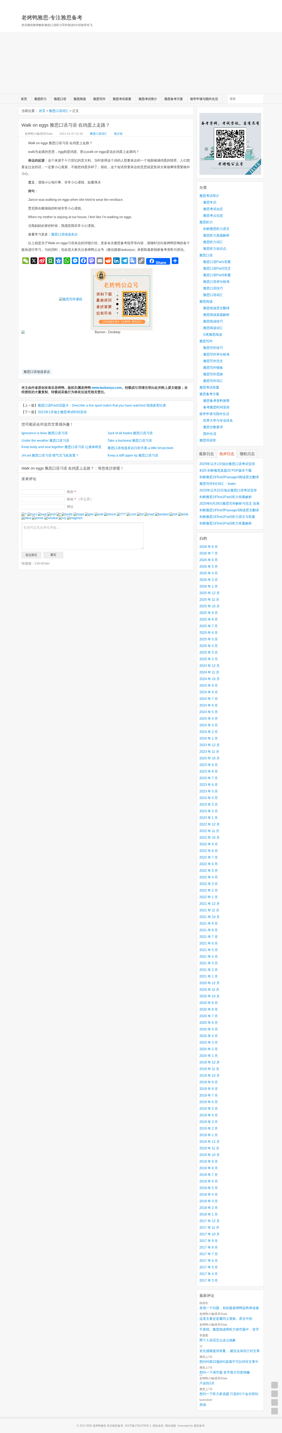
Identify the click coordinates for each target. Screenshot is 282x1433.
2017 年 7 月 (208, 1254)
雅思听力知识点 (214, 248)
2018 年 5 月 (208, 1188)
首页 (24, 99)
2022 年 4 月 (208, 877)
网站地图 (170, 1425)
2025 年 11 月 (209, 599)
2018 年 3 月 (208, 1201)
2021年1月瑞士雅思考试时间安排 (62, 412)
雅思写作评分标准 (216, 354)
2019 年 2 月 (208, 1128)
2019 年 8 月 (208, 1089)
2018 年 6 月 (208, 1181)
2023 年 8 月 (208, 771)
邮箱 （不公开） (80, 499)
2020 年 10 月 (209, 996)
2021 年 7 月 (208, 936)
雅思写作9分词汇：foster (217, 483)
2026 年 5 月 (208, 566)
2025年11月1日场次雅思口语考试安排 (227, 464)
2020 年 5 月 (208, 1029)
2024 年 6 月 (208, 705)
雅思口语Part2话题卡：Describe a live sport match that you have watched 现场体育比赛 (102, 405)
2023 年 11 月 (209, 751)
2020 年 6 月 (208, 1022)
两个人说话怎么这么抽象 (217, 1340)
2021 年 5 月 (208, 950)
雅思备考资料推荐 (216, 400)
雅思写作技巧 (213, 348)
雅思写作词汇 (213, 381)
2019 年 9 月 (208, 1082)
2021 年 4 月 (208, 956)
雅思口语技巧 (213, 288)
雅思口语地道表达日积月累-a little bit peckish (140, 448)
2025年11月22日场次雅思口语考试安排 (228, 490)
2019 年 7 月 (208, 1095)
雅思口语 (60, 99)
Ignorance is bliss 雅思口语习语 (44, 433)
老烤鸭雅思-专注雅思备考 (51, 17)
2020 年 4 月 (208, 1036)
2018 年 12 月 (209, 1141)
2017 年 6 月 (208, 1260)
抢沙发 (118, 133)
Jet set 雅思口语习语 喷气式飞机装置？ (50, 455)
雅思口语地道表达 (64, 234)
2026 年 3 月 (208, 580)
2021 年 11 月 (209, 910)
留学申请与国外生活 (204, 99)
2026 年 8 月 (208, 546)
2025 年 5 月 (208, 639)
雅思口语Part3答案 (217, 275)
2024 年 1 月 (208, 738)
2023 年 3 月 (208, 804)
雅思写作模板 (213, 367)
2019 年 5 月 (208, 1108)
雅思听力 (40, 99)
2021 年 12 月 (209, 903)
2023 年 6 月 (208, 784)
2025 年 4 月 (208, 646)
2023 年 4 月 (208, 798)
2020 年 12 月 (209, 983)
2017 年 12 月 (209, 1221)
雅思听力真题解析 (216, 235)
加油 (202, 1404)
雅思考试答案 (122, 99)
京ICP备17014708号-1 (138, 1425)
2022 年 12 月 (209, 824)
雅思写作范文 (213, 361)
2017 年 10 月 (209, 1234)
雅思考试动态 (213, 209)
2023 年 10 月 (209, 758)
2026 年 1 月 (208, 586)
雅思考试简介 (148, 99)
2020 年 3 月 (208, 1042)
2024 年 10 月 (209, 679)
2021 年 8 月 (208, 930)
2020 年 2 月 (208, 1049)
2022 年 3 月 (208, 884)
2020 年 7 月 (208, 1016)
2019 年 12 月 (209, 1062)
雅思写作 (99, 99)
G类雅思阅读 (212, 334)
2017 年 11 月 (209, 1227)
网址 (70, 506)
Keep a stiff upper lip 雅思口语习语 (133, 455)
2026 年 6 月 (208, 560)
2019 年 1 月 (208, 1135)
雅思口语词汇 (59, 111)
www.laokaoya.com (107, 387)
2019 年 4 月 (208, 1115)
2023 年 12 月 (209, 745)
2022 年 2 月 (208, 890)
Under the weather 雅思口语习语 (45, 440)
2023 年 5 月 (208, 791)
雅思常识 (209, 202)
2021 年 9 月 (208, 923)
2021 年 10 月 (209, 917)
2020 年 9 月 (208, 1003)
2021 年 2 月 (208, 970)
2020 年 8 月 (208, 1009)
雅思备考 (199, 1425)
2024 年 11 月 (209, 672)
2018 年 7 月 (208, 1174)
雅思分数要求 (213, 427)
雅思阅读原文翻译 (216, 308)
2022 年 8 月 (208, 851)
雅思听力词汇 (213, 242)
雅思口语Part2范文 (217, 268)
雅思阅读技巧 (213, 321)
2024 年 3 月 (208, 725)
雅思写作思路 (213, 374)
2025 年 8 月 (208, 619)
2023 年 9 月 (208, 765)
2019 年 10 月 (209, 1075)
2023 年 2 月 (208, 811)
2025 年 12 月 (209, 593)
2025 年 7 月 (208, 626)
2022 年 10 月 (209, 837)
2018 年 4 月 (208, 1194)
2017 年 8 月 (208, 1247)
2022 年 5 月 (208, 870)
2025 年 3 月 (208, 652)
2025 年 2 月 (208, 659)
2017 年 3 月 (208, 1280)
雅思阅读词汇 (213, 328)
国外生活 (209, 433)
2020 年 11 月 (209, 989)
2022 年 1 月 (208, 897)
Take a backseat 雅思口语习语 (130, 440)
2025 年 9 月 (208, 613)
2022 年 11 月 (209, 831)
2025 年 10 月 (209, 606)
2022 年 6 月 (208, 864)
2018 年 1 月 (208, 1214)
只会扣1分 (206, 1383)
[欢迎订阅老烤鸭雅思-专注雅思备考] (261, 5)
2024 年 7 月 (208, 698)
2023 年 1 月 (208, 817)
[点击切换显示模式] (274, 1385)
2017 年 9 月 (208, 1241)
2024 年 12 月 (209, 665)
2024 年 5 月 (208, 712)
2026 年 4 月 (208, 573)
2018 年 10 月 (209, 1155)
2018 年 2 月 (208, 1207)
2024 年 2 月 (208, 732)
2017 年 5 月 (208, 1267)
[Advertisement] (141, 63)
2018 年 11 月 (209, 1148)
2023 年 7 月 (208, 778)
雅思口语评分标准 (216, 281)
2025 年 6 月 (208, 632)
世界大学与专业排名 (218, 420)
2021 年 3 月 (208, 963)
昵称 (71, 492)
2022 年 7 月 (208, 857)
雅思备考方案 (173, 99)
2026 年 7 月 (208, 553)
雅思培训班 (207, 440)
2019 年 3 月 (208, 1122)
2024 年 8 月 (208, 692)
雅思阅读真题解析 (216, 314)
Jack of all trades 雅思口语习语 (130, 433)
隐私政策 (158, 1425)
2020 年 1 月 (208, 1055)
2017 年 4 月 (208, 1274)
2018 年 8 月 (208, 1168)
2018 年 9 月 (208, 1161)
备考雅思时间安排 (216, 407)
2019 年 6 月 (208, 1102)
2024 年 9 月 (208, 685)
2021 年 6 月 (208, 943)
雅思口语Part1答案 (217, 262)
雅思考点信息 (213, 215)
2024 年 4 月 (208, 718)
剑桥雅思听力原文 (216, 229)
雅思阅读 (79, 99)
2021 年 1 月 (208, 976)
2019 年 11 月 (209, 1069)
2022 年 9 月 (208, 844)
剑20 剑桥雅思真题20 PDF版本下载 (225, 470)
